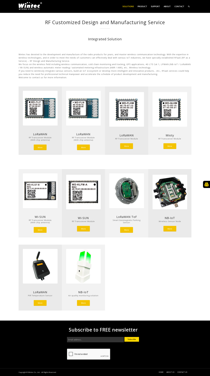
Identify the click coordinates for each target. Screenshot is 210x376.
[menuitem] (128, 6)
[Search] (188, 6)
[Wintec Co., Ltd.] (31, 7)
